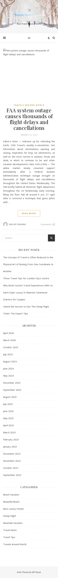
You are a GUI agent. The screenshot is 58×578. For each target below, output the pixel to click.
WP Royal (36, 572)
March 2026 (9, 340)
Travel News (10, 530)
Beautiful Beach (11, 501)
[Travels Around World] (29, 14)
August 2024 (10, 361)
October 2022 (10, 467)
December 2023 (12, 382)
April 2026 (8, 333)
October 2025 (10, 347)
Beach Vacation (11, 494)
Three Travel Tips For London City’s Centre (26, 278)
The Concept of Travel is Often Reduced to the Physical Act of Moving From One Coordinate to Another (28, 264)
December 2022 (12, 453)
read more (29, 213)
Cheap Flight (9, 515)
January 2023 (10, 446)
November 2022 (12, 460)
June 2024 (8, 368)
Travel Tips (9, 537)
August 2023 (10, 396)
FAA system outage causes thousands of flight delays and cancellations (29, 119)
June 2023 (8, 411)
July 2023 (8, 404)
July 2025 (8, 354)
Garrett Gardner (17, 224)
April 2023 (8, 425)
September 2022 (12, 474)
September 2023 (12, 389)
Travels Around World (29, 105)
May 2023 (8, 418)
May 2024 (8, 375)
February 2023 (11, 439)
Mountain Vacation (12, 522)
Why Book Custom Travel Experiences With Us (28, 285)
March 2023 (9, 432)
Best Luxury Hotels (13, 508)
